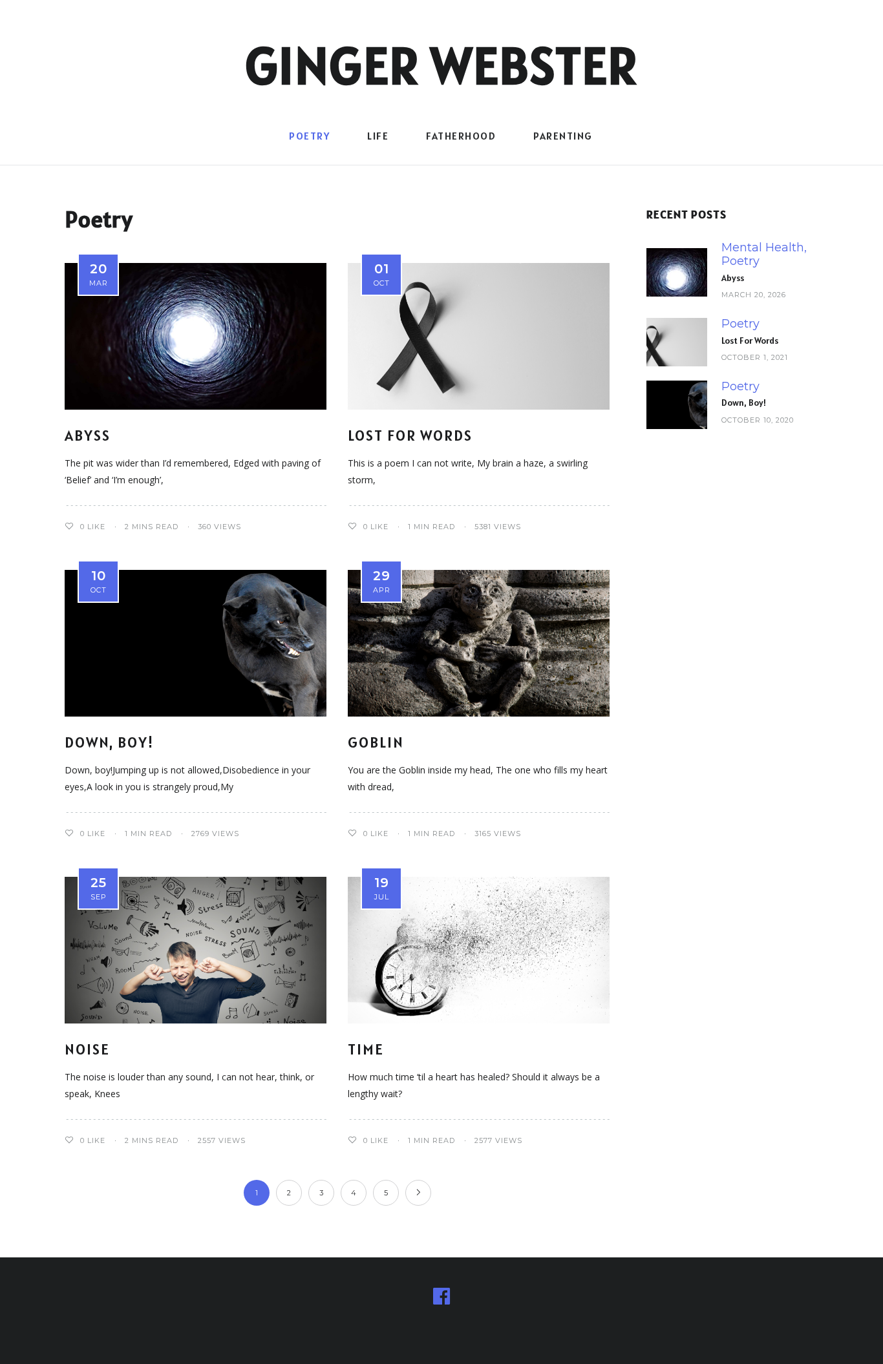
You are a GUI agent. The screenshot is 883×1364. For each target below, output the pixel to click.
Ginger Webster (442, 65)
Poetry (309, 135)
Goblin (376, 742)
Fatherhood (461, 135)
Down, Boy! (109, 742)
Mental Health (762, 248)
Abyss (88, 435)
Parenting (563, 135)
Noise (87, 1049)
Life (377, 135)
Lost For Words (410, 435)
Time (366, 1049)
